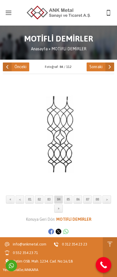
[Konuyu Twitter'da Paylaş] (58, 231)
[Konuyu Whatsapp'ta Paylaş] (66, 231)
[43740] (58, 190)
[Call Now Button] (103, 265)
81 (29, 199)
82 (39, 199)
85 (68, 199)
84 (58, 199)
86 (78, 199)
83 (49, 199)
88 (97, 199)
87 (87, 199)
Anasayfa (39, 49)
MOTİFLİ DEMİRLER (68, 49)
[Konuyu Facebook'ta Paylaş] (51, 231)
